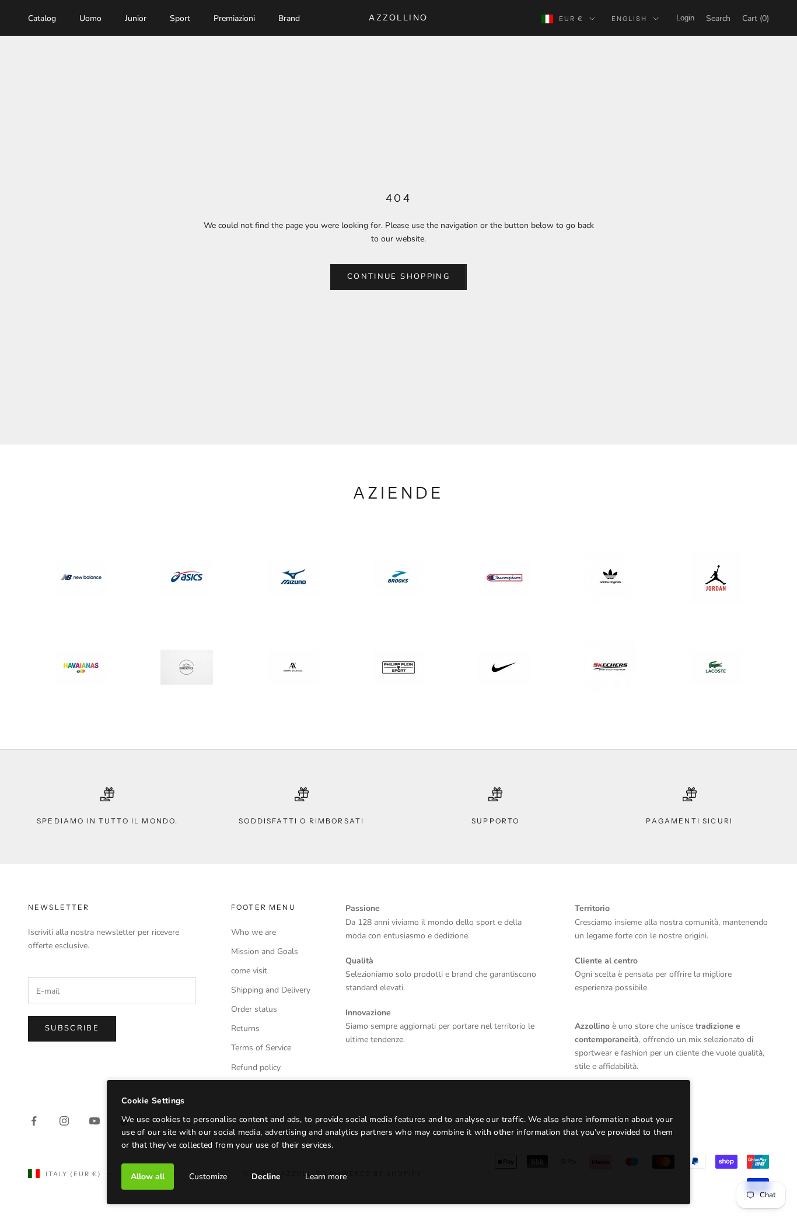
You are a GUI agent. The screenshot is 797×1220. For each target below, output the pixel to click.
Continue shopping (398, 276)
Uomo (90, 18)
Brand (289, 18)
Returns (245, 1028)
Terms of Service (261, 1047)
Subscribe (72, 1028)
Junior (135, 18)
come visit (249, 970)
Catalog (42, 18)
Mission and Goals (264, 951)
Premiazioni (234, 18)
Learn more (326, 1176)
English (629, 19)
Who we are (253, 932)
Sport (180, 18)
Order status (254, 1009)
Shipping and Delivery (270, 989)
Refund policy (256, 1067)
